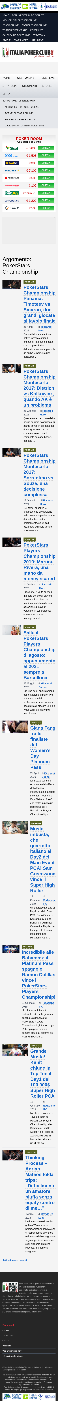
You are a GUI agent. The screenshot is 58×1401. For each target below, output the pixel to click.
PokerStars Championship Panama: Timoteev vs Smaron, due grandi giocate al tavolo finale (40, 304)
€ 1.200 (31, 200)
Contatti (5, 1341)
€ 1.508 (31, 155)
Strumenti (37, 40)
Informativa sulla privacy (12, 1356)
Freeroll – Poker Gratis (20, 119)
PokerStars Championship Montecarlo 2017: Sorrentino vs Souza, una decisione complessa (40, 475)
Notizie (7, 94)
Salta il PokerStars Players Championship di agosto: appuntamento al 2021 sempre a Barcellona (40, 655)
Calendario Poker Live (16, 35)
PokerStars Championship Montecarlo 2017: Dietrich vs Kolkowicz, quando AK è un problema (40, 388)
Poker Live (36, 30)
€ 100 (32, 185)
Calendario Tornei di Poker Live (24, 125)
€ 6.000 (31, 148)
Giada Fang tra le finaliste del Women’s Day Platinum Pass (42, 747)
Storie (6, 40)
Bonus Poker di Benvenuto (28, 15)
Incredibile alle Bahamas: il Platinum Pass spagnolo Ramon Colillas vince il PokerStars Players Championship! (39, 975)
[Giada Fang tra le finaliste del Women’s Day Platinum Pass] (15, 727)
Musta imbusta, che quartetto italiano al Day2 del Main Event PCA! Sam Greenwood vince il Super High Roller (43, 859)
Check (45, 148)
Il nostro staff (7, 1335)
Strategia (39, 35)
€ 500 (32, 178)
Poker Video (21, 40)
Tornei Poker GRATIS (14, 30)
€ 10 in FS (29, 193)
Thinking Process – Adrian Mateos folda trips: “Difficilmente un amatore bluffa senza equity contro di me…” (40, 1183)
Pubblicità (6, 1346)
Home (5, 15)
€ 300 (32, 163)
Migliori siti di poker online (19, 20)
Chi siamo (6, 1330)
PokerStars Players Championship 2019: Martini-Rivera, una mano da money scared (40, 561)
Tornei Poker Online (34, 25)
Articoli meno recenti (14, 1260)
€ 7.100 (31, 170)
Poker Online (10, 25)
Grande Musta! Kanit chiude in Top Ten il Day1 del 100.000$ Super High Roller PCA (42, 1074)
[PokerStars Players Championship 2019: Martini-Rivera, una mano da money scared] (11, 542)
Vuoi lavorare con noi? (11, 1351)
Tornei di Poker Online (19, 113)
